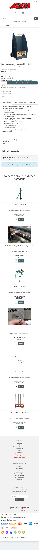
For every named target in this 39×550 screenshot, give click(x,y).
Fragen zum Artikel (6, 93)
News (19, 481)
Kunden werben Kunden (19, 454)
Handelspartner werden (19, 446)
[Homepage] (19, 6)
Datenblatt (32, 102)
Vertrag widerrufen (19, 457)
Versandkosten (34, 511)
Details (21, 220)
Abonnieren (19, 499)
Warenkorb (19, 448)
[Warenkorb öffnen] (23, 12)
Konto (19, 450)
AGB (19, 470)
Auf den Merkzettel (6, 91)
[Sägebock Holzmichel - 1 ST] (19, 401)
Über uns (19, 466)
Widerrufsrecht (19, 475)
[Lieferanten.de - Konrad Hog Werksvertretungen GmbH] (13, 517)
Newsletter (20, 479)
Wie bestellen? (19, 477)
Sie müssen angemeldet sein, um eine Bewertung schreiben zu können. (16, 158)
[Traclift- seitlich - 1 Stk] (19, 193)
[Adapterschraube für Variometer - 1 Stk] (19, 316)
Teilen (2, 96)
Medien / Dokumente (20, 102)
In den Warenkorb (23, 83)
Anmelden (17, 12)
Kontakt (19, 443)
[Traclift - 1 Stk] (19, 360)
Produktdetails (7, 102)
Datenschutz (19, 472)
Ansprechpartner (19, 445)
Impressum (19, 468)
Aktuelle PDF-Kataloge (19, 21)
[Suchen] (36, 18)
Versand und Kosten (19, 474)
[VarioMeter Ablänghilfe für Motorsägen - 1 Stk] (19, 234)
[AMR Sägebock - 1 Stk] (19, 275)
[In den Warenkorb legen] (16, 219)
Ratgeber (19, 455)
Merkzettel (19, 452)
